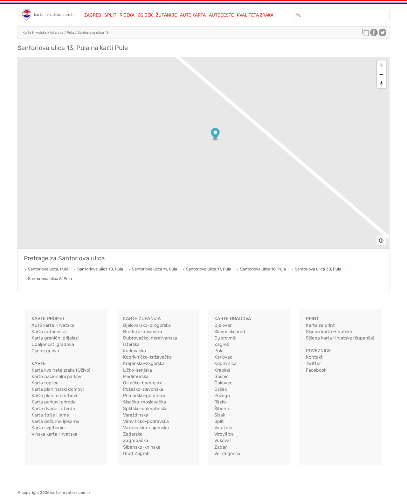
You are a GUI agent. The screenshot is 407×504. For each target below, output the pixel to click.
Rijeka (127, 15)
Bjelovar (222, 325)
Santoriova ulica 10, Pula (100, 269)
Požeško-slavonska (143, 389)
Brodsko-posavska (142, 331)
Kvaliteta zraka (255, 15)
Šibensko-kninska (141, 447)
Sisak (219, 415)
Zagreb (92, 15)
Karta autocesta (48, 331)
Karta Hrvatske (35, 33)
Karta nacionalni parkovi (56, 376)
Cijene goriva (45, 351)
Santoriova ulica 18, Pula (263, 269)
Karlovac (223, 357)
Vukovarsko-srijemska (146, 427)
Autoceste (221, 15)
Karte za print (320, 325)
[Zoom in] (381, 65)
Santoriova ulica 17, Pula (208, 269)
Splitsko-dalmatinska (145, 408)
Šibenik (222, 408)
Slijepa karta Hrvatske (329, 331)
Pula (70, 33)
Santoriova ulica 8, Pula (50, 278)
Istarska (56, 33)
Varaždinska (135, 415)
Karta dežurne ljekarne (55, 421)
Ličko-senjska (137, 370)
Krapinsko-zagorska (144, 363)
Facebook (316, 370)
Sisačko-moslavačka (144, 402)
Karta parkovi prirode (53, 402)
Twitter (313, 363)
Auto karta (193, 15)
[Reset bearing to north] (381, 83)
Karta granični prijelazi (55, 338)
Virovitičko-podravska (146, 421)
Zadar (220, 447)
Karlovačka (134, 351)
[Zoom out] (381, 74)
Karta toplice (45, 383)
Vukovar (222, 440)
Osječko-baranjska (142, 383)
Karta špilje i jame (50, 415)
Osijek (145, 15)
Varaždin (223, 427)
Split (110, 15)
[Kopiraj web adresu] (365, 34)
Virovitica (224, 434)
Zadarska (132, 434)
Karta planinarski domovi (57, 389)
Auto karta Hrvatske (52, 325)
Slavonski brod (229, 331)
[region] (203, 152)
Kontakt (314, 357)
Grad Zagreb (136, 453)
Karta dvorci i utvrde (53, 408)
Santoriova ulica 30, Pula (318, 269)
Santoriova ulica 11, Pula (154, 269)
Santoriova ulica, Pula (48, 269)
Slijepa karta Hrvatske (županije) (340, 338)
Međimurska (135, 376)
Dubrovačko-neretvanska (150, 338)
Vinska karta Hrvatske (54, 434)
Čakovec (223, 383)
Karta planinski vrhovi (54, 395)
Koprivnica (225, 363)
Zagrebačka (135, 440)
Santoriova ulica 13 (93, 33)
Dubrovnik (225, 338)
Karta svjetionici (48, 427)
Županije (166, 15)
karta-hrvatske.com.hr (54, 14)
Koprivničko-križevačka (147, 357)
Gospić (221, 376)
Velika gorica (227, 453)
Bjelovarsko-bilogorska (147, 325)
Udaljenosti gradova (52, 344)
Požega (222, 395)
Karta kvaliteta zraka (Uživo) (60, 370)
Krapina (222, 370)
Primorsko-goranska (144, 395)
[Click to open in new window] (374, 34)
